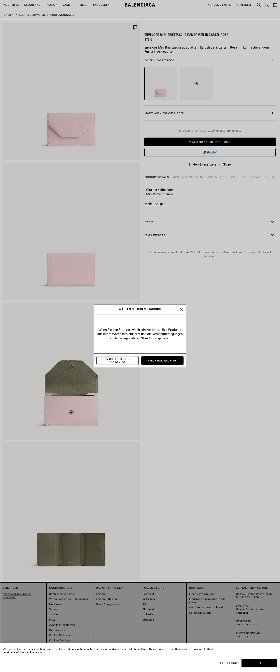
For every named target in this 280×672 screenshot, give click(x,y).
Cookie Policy (33, 652)
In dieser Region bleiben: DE (118, 360)
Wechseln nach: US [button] (162, 360)
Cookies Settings (226, 663)
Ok (259, 663)
